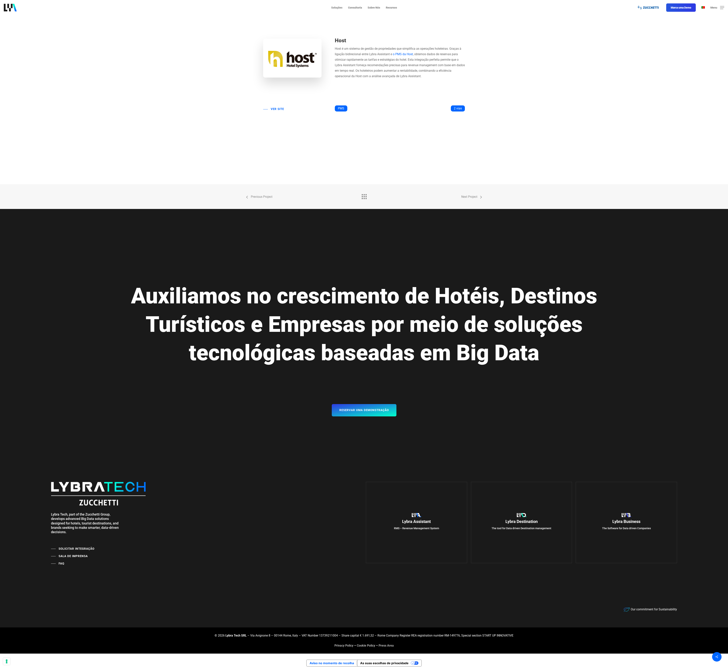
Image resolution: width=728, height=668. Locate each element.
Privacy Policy (343, 645)
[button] (717, 8)
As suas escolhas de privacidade (384, 663)
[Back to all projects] (364, 195)
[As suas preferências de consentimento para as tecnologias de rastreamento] (6, 661)
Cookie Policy (366, 645)
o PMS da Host (403, 54)
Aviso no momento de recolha (332, 663)
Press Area (386, 645)
